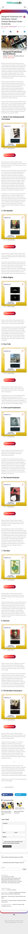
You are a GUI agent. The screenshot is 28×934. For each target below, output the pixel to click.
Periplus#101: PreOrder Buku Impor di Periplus (11, 881)
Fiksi (2, 26)
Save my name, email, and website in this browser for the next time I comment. (13, 842)
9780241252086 (10, 306)
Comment (5, 823)
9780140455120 (10, 148)
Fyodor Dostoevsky (9, 787)
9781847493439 (10, 580)
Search (3, 867)
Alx (22, 922)
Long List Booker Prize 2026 (7, 876)
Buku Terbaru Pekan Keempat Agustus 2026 (11, 878)
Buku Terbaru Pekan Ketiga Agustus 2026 (10, 882)
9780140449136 (10, 436)
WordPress (13, 922)
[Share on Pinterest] (17, 31)
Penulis (6, 26)
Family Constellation (11, 889)
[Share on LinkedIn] (24, 31)
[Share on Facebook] (10, 31)
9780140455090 (10, 239)
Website (4, 836)
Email (16, 832)
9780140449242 (10, 719)
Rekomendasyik (13, 26)
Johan (4, 28)
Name (4, 832)
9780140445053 (10, 373)
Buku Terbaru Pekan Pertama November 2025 (6, 813)
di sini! (10, 780)
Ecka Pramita (4, 900)
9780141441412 (10, 649)
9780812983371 (10, 506)
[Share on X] (3, 31)
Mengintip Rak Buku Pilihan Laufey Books (10, 879)
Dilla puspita (4, 896)
